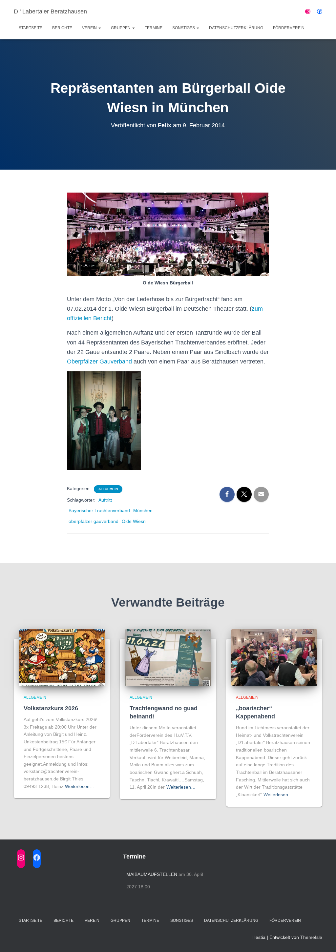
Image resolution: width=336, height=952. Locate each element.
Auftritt (105, 500)
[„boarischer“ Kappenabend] (274, 657)
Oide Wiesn (134, 521)
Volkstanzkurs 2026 (51, 708)
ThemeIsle (311, 937)
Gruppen (121, 28)
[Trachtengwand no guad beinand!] (168, 657)
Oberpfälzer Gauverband (99, 361)
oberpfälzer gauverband (93, 521)
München (143, 510)
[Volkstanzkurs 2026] (62, 657)
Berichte (62, 28)
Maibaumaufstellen (151, 874)
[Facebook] (319, 11)
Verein (90, 28)
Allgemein (108, 489)
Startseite (30, 28)
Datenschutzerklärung (236, 28)
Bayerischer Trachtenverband (99, 510)
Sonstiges (184, 28)
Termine (153, 28)
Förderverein (288, 28)
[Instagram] (307, 11)
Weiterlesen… (79, 786)
